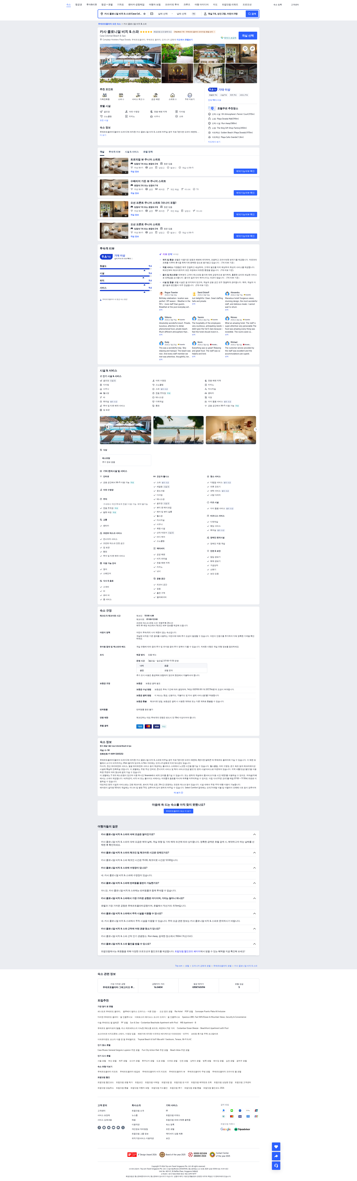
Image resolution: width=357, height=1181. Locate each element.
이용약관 (136, 1124)
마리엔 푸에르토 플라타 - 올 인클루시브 (115, 1017)
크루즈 (187, 4)
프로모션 (247, 4)
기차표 (120, 4)
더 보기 (103, 135)
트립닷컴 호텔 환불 (192, 1088)
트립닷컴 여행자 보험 (140, 1088)
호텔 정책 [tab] (148, 151)
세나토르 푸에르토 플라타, (109, 1011)
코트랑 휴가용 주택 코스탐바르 (204, 1034)
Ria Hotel (179, 1011)
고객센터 (101, 1111)
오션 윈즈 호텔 (166, 1011)
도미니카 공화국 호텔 (201, 966)
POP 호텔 (189, 1011)
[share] (276, 1156)
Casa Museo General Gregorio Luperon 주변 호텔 (119, 1050)
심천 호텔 (230, 1061)
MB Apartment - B (188, 1022)
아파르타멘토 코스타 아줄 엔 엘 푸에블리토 (117, 1039)
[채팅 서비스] (276, 1165)
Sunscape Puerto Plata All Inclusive (210, 1011)
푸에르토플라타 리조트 (108, 1071)
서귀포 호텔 (172, 1061)
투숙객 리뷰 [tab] (114, 151)
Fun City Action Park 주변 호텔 (155, 1050)
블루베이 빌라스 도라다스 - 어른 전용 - (140, 1011)
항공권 (78, 4)
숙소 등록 (170, 1124)
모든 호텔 (170, 1129)
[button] (286, 4)
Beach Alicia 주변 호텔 (179, 1050)
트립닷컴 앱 (166, 1082)
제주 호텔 (123, 1061)
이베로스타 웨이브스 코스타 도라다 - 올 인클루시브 (157, 1017)
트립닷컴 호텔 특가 (124, 1082)
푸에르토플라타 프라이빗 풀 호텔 (226, 1071)
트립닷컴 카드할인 (159, 1088)
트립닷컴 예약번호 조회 (201, 1082)
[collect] (276, 1146)
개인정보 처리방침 (140, 1129)
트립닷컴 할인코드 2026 (213, 1088)
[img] (130, 63)
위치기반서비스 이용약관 (143, 1138)
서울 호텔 (102, 1061)
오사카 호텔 (134, 1061)
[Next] (256, 429)
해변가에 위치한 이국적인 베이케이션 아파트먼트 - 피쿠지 (163, 1034)
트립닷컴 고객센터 (243, 1082)
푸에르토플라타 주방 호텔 (198, 1071)
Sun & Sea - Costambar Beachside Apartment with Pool (154, 1022)
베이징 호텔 (218, 1061)
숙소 (68, 4)
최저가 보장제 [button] (230, 38)
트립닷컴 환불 (122, 1088)
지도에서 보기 (214, 142)
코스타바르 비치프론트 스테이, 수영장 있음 (117, 1034)
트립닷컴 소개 (138, 1111)
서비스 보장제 (104, 1115)
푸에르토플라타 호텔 (222, 966)
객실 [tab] (102, 151)
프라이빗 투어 (172, 4)
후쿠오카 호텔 (148, 1061)
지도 (215, 4)
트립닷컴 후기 (176, 1088)
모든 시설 (104, 120)
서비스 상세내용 (105, 1120)
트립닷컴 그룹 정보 (140, 1134)
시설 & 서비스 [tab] (132, 151)
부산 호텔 (112, 1061)
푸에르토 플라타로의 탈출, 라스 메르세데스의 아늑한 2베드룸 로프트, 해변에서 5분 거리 (136, 1028)
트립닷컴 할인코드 (106, 1082)
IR (167, 1111)
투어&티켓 (91, 4)
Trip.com (178, 966)
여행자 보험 (155, 4)
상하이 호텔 (195, 1061)
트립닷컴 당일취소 (106, 1088)
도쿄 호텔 (160, 1061)
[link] (277, 4)
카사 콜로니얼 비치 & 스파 (119, 32)
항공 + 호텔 (107, 4)
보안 (168, 1138)
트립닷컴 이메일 (152, 1082)
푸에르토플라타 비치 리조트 (154, 1071)
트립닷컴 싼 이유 (181, 1082)
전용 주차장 (161, 393)
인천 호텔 (184, 1061)
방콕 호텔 (207, 1061)
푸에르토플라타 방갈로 (130, 1071)
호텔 (187, 966)
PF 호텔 (124, 1022)
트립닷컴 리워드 (230, 4)
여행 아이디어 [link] (202, 4)
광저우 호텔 (242, 1061)
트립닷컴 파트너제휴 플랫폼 (178, 1120)
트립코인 (139, 1082)
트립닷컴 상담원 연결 (223, 1082)
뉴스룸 (135, 1115)
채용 (134, 1120)
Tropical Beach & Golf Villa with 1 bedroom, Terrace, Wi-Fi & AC (164, 1039)
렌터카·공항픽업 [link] (136, 4)
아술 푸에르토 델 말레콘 (108, 1022)
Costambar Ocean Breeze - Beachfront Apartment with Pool (202, 1028)
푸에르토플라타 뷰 (177, 1071)
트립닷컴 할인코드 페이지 (187, 951)
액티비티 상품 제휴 (174, 1134)
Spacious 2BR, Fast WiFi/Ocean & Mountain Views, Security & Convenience (214, 1017)
